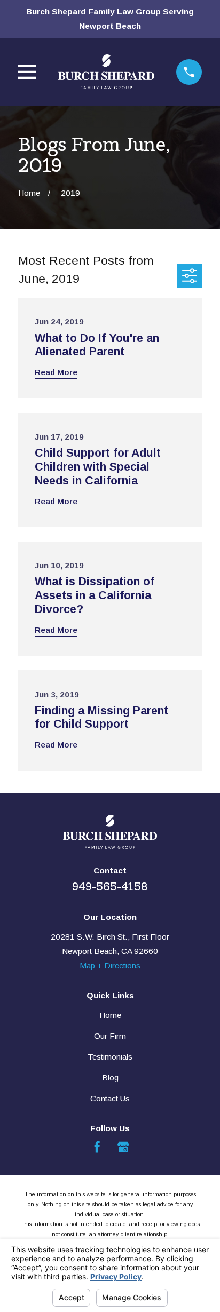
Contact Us (110, 1098)
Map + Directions (110, 965)
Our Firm (110, 1035)
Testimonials (110, 1056)
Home (110, 1015)
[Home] (106, 72)
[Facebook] (97, 1146)
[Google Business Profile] (123, 1146)
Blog (110, 1077)
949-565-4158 (110, 887)
